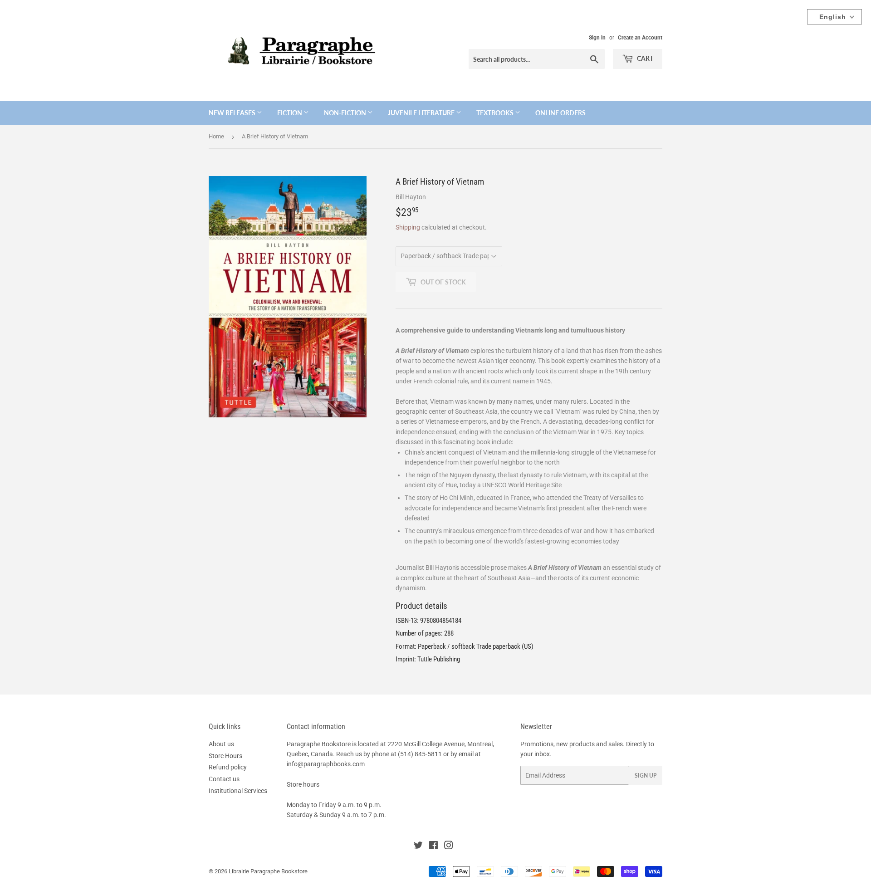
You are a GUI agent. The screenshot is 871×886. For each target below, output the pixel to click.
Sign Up (645, 775)
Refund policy (228, 767)
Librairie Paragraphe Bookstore (268, 871)
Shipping (408, 227)
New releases (233, 113)
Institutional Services (238, 790)
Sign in (597, 37)
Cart (644, 58)
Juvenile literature (422, 113)
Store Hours (225, 755)
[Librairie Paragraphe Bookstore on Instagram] (448, 846)
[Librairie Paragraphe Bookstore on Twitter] (418, 846)
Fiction (290, 113)
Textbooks (495, 113)
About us (221, 744)
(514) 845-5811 (420, 754)
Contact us (224, 779)
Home (216, 136)
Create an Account (640, 37)
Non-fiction (345, 113)
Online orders (560, 113)
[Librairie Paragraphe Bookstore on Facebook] (433, 846)
